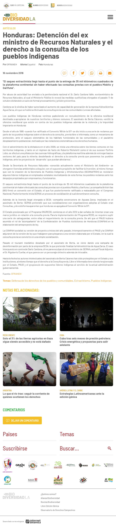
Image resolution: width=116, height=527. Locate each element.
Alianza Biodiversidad (50, 498)
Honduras (48, 64)
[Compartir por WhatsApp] (91, 73)
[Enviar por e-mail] (109, 73)
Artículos (9, 28)
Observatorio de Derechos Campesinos (58, 510)
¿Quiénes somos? (48, 494)
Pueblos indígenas (101, 280)
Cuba (62, 335)
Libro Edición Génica (50, 506)
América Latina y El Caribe (71, 390)
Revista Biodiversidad (50, 502)
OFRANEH (12, 64)
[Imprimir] (100, 73)
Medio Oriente (9, 335)
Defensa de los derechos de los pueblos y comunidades (42, 280)
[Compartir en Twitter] (82, 73)
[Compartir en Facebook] (73, 73)
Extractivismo (82, 280)
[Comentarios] (64, 73)
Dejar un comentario (24, 420)
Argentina (7, 390)
